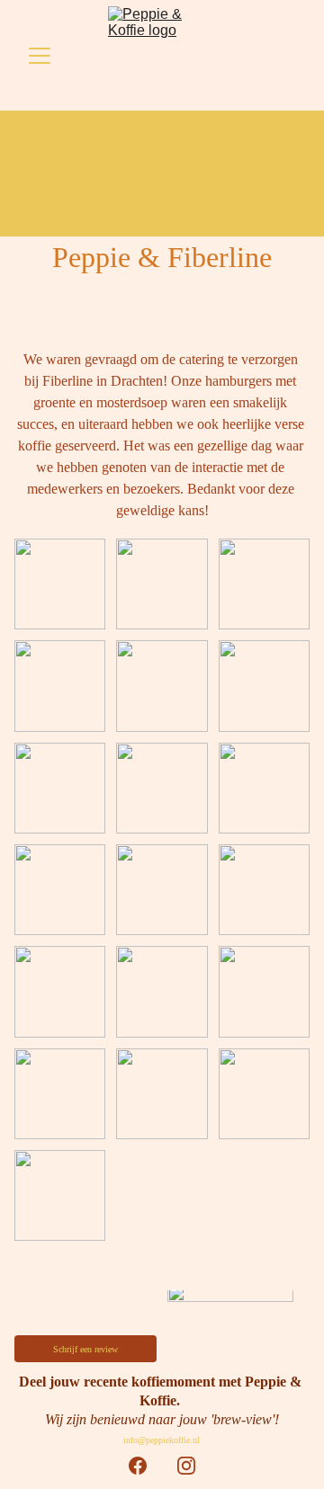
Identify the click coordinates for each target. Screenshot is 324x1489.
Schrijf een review (85, 1349)
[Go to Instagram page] (186, 1466)
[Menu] (39, 56)
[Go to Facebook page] (138, 1466)
